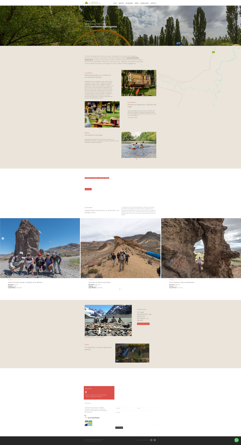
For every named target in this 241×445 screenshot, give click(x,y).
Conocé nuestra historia (143, 323)
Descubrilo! (88, 189)
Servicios (121, 3)
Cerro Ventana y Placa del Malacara (181, 282)
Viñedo (137, 3)
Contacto (153, 3)
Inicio (115, 3)
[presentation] (3, 238)
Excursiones (129, 3)
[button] (130, 97)
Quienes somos (144, 3)
